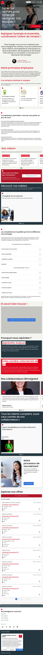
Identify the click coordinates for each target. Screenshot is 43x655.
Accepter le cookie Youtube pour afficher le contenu (22, 320)
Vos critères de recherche (24, 496)
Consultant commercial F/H (10, 504)
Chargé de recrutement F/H (10, 516)
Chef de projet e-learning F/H (10, 539)
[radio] (28, 2)
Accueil (2, 605)
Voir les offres (37, 27)
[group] (31, 2)
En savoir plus (30, 484)
